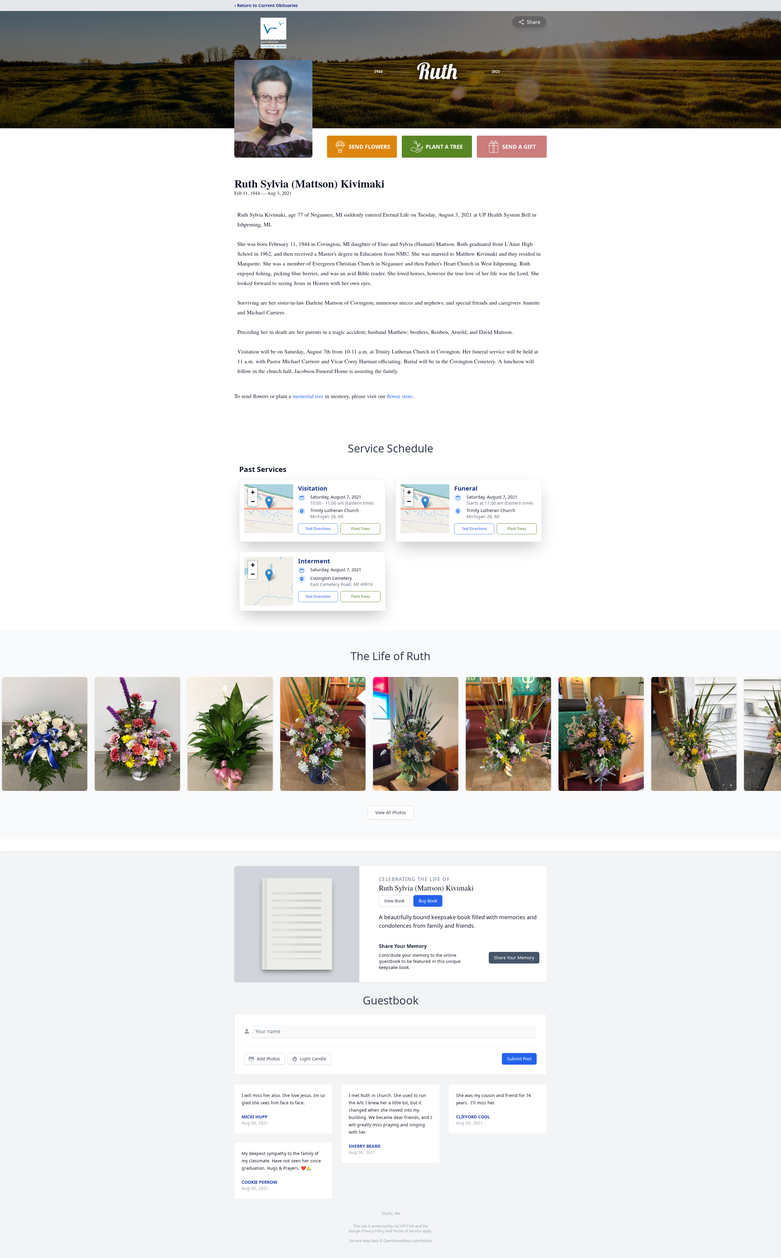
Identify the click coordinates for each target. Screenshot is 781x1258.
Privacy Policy (373, 1231)
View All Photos (390, 812)
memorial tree (308, 396)
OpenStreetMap (397, 1240)
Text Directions (318, 528)
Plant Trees (360, 528)
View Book (394, 901)
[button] (269, 502)
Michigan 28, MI (327, 516)
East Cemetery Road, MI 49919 (341, 584)
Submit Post (519, 1059)
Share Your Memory (514, 957)
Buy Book (428, 901)
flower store (399, 396)
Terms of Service (407, 1231)
